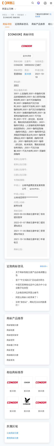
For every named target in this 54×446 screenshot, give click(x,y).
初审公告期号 (20, 159)
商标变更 (10, 350)
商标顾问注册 (12, 355)
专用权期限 (19, 180)
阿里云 (4, 15)
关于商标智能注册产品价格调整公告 (31, 274)
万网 (12, 15)
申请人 (17, 185)
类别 (27, 70)
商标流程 (18, 211)
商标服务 (20, 15)
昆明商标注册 (12, 438)
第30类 (28, 74)
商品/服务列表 (20, 90)
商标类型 (18, 70)
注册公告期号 (20, 169)
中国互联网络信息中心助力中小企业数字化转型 (31, 286)
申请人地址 (19, 194)
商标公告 (18, 249)
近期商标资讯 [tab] (21, 24)
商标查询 (10, 360)
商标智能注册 (12, 325)
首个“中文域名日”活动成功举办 (30, 280)
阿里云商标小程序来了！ (27, 297)
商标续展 (10, 330)
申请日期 (39, 70)
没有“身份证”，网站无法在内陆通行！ (31, 303)
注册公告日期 (20, 175)
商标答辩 (10, 340)
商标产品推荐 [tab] (38, 24)
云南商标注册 (12, 433)
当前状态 (39, 61)
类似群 (17, 82)
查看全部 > (43, 266)
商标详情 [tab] (7, 24)
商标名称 (18, 61)
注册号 (28, 61)
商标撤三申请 (12, 345)
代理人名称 (19, 202)
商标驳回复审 (12, 335)
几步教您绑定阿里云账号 (27, 292)
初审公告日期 (20, 164)
